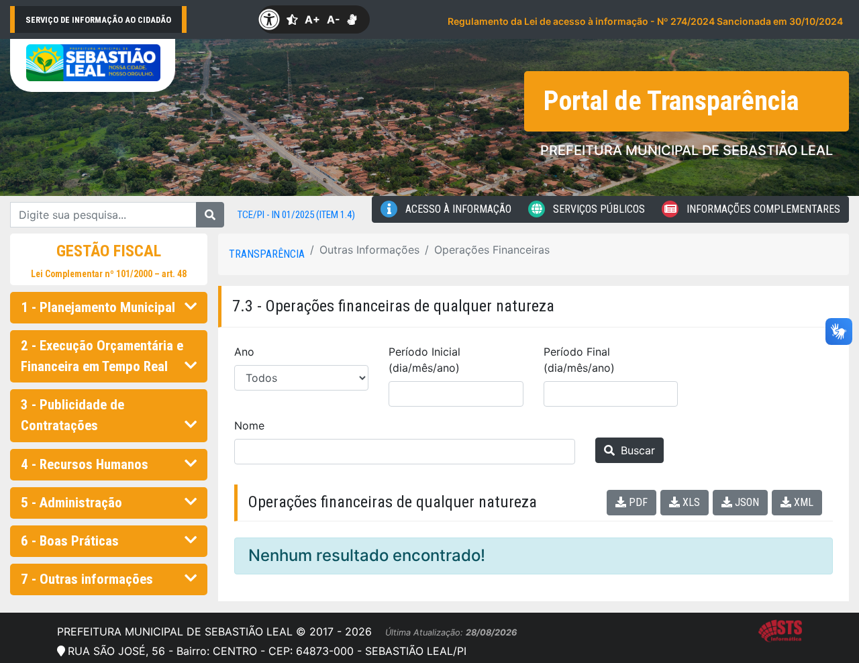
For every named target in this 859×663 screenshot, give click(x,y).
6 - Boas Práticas (70, 541)
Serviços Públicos (597, 209)
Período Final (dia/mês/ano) (579, 359)
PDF (637, 502)
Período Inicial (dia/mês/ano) (424, 359)
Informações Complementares (762, 209)
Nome (249, 425)
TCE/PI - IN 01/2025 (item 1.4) (296, 215)
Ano (244, 351)
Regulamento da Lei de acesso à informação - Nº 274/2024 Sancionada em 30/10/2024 (645, 21)
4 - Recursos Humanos (84, 464)
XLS (690, 502)
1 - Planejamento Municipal (98, 307)
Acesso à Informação (457, 209)
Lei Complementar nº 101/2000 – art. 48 (109, 273)
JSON (745, 502)
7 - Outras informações (87, 579)
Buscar (636, 450)
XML (802, 502)
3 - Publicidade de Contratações (72, 415)
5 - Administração (71, 503)
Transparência (267, 254)
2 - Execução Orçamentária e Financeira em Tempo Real (102, 356)
